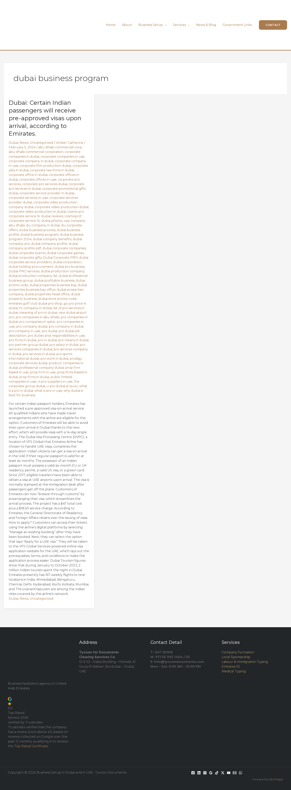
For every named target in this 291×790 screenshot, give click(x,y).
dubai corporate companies (64, 248)
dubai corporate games (65, 253)
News (24, 143)
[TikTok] (217, 773)
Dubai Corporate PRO (60, 257)
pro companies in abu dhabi (37, 317)
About (127, 25)
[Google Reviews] (211, 773)
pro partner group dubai (28, 345)
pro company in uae (24, 331)
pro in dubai (47, 340)
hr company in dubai (35, 308)
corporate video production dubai (61, 207)
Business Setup (150, 25)
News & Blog (206, 25)
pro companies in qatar (37, 322)
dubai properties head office (47, 294)
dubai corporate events (27, 253)
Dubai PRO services (24, 271)
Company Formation (238, 652)
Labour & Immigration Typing (245, 662)
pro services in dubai (39, 354)
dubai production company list (33, 276)
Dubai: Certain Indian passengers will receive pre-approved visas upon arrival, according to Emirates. (45, 118)
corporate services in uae (28, 198)
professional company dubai (41, 368)
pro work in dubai (54, 358)
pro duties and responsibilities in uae (56, 335)
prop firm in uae (43, 372)
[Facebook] (193, 773)
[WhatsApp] (240, 773)
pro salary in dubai (63, 345)
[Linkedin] (199, 773)
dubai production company (62, 271)
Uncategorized (41, 143)
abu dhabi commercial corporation (36, 152)
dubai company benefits (52, 239)
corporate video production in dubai (37, 211)
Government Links (237, 25)
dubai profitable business (54, 280)
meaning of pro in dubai (38, 312)
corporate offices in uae (37, 179)
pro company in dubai (66, 326)
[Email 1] (234, 773)
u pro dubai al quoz (62, 386)
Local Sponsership (236, 657)
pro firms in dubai (22, 340)
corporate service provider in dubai (46, 193)
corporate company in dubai (31, 161)
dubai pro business (70, 267)
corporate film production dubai (45, 166)
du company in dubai (43, 225)
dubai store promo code (57, 299)
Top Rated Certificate (31, 746)
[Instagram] (205, 773)
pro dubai (49, 331)
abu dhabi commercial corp (60, 147)
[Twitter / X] (222, 773)
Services (179, 25)
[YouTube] (228, 773)
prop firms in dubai (34, 377)
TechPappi (276, 779)
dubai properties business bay (52, 285)
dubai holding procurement (31, 267)
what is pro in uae (48, 391)
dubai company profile (49, 244)
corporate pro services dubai (44, 184)
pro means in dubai (73, 340)
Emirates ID (231, 666)
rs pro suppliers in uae (55, 381)
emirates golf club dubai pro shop (35, 303)
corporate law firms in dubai (52, 170)
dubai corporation (67, 262)
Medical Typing (234, 671)
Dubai (13, 143)
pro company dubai (31, 326)
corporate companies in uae (63, 156)
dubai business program (40, 234)
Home (111, 25)
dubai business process (37, 230)
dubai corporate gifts (25, 257)
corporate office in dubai (28, 175)
